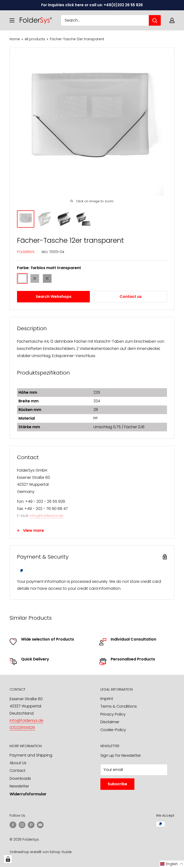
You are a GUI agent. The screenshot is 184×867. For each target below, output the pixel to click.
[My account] (172, 20)
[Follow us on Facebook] (13, 824)
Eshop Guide (61, 852)
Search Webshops (53, 296)
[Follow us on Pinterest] (31, 824)
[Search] (155, 20)
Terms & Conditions (118, 706)
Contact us (131, 296)
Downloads (20, 778)
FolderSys (25, 251)
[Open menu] (12, 20)
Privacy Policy (113, 714)
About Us (18, 763)
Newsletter (19, 786)
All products (35, 39)
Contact (17, 770)
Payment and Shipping (31, 755)
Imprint (106, 698)
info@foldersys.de (46, 516)
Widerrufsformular (28, 794)
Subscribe (117, 784)
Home (15, 39)
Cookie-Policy (113, 730)
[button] (172, 864)
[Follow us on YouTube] (40, 824)
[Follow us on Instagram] (22, 824)
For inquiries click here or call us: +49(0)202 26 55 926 (92, 4)
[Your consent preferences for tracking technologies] (8, 859)
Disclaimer (109, 722)
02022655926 (22, 727)
